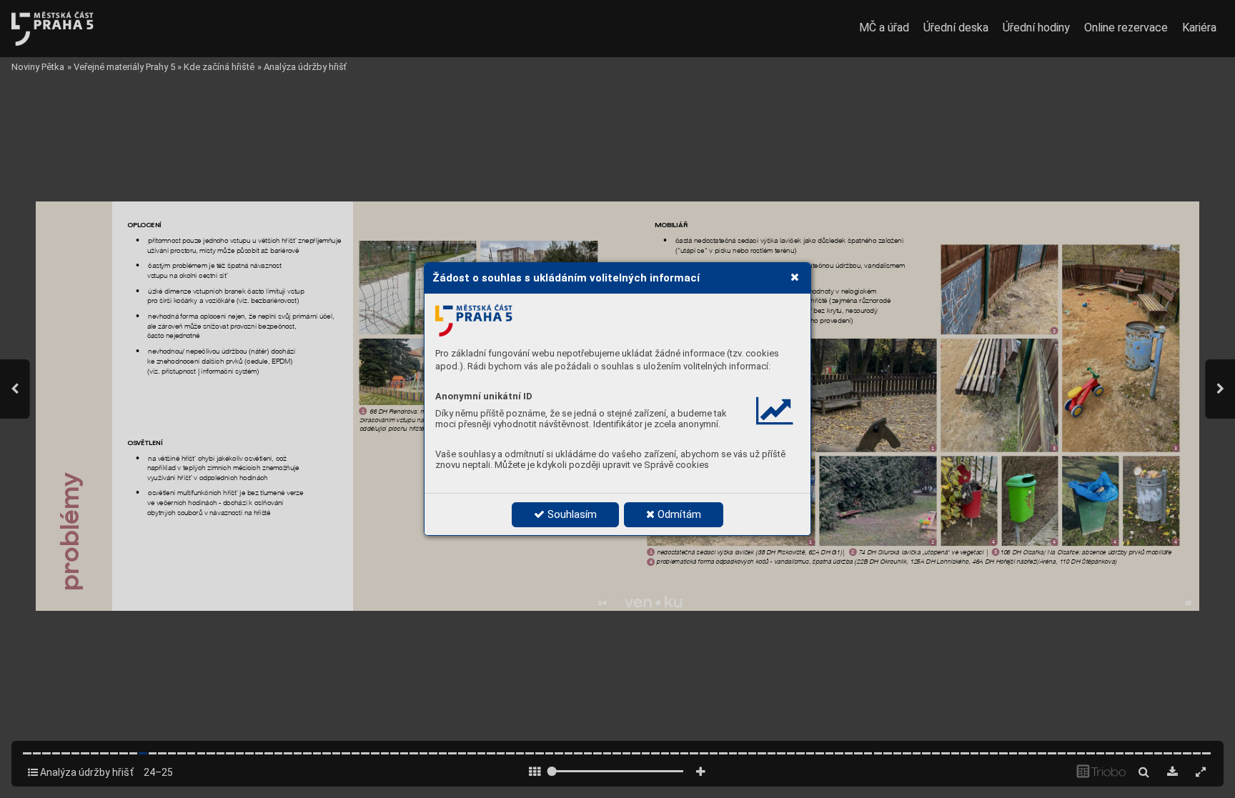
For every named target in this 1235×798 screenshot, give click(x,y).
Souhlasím (571, 514)
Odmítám (678, 514)
